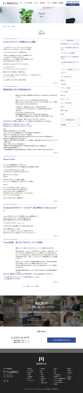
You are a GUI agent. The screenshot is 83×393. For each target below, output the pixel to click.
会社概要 (54, 2)
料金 (55, 370)
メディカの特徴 (28, 2)
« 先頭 (27, 286)
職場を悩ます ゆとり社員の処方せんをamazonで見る (16, 124)
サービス (36, 2)
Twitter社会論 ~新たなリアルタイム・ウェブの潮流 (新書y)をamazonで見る (21, 277)
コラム (48, 2)
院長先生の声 (43, 378)
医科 (41, 370)
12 (33, 286)
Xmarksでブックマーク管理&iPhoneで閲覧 (19, 42)
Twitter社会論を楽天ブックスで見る (11, 279)
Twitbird (5, 176)
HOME (4, 26)
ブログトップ (64, 73)
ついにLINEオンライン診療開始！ (68, 53)
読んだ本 (63, 106)
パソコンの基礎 (64, 91)
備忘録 (62, 114)
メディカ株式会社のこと (66, 76)
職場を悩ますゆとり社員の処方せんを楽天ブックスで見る (17, 126)
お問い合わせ (72, 4)
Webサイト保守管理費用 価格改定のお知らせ (70, 48)
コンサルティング (30, 380)
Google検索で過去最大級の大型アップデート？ (70, 63)
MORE (32, 318)
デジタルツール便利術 (65, 88)
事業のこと (63, 80)
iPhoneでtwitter (9, 159)
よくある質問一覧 (57, 374)
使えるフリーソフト (65, 99)
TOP (21, 2)
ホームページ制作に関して (58, 382)
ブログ (8, 26)
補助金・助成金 (64, 110)
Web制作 (29, 374)
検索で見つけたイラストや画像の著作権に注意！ (70, 57)
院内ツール (29, 378)
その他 (42, 374)
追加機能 (55, 384)
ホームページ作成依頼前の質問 (59, 378)
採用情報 (61, 2)
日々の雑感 (63, 84)
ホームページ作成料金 (58, 380)
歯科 (41, 372)
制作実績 (42, 2)
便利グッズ (63, 95)
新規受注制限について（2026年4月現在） (70, 44)
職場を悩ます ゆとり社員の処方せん (17, 89)
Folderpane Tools (20, 223)
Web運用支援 (29, 376)
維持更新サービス (57, 376)
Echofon (5, 184)
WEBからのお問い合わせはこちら (61, 340)
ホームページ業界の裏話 (66, 103)
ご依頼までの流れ (44, 382)
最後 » (37, 286)
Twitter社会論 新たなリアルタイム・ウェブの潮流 (22, 242)
